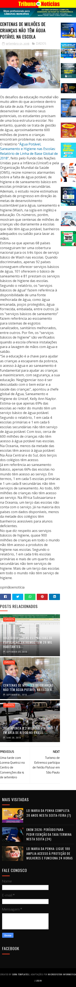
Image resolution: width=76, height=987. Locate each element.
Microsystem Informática (62, 974)
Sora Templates (20, 974)
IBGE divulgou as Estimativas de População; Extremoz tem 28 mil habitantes (28, 642)
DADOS (41, 43)
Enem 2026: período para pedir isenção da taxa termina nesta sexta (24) (49, 834)
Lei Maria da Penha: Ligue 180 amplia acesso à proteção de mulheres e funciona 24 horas (49, 853)
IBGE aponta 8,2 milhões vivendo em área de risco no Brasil (28, 730)
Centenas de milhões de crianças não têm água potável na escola (28, 687)
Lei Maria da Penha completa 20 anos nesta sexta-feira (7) (48, 813)
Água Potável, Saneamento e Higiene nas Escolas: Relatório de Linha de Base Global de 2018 (29, 151)
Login (39, 980)
